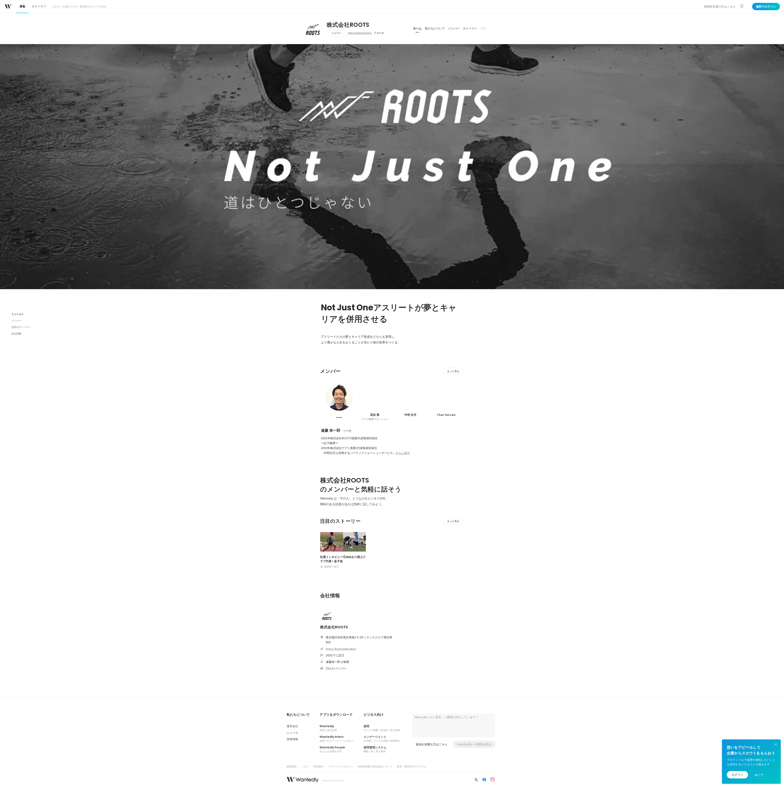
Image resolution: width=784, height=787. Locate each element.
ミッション (17, 314)
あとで (759, 775)
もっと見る (453, 371)
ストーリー (470, 28)
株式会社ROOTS (348, 25)
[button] (298, 714)
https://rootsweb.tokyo (360, 33)
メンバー (454, 28)
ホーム (417, 28)
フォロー (336, 33)
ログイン (737, 775)
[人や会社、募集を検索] (742, 6)
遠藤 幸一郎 (330, 430)
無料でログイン (766, 6)
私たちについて (435, 28)
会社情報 (16, 333)
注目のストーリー (21, 327)
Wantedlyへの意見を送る (474, 744)
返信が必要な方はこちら (431, 744)
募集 (483, 28)
